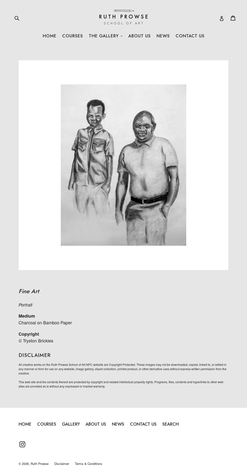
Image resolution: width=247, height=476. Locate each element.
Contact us (190, 36)
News (163, 36)
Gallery (71, 424)
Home (49, 36)
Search (170, 424)
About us (139, 36)
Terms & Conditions (88, 463)
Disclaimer (61, 463)
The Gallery (106, 36)
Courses (72, 36)
